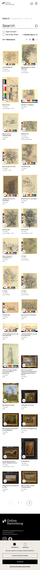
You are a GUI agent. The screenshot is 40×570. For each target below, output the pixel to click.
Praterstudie (6, 315)
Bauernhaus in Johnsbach (29, 199)
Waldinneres (25, 134)
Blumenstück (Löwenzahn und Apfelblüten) (10, 429)
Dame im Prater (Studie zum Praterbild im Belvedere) (9, 371)
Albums (28, 18)
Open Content (11, 32)
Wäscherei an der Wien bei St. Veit (10, 486)
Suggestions (17, 18)
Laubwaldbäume (7, 67)
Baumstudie (6, 229)
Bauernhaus (6, 105)
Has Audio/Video (12, 35)
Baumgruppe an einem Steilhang (28, 68)
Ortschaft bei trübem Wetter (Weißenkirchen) (9, 462)
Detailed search (30, 35)
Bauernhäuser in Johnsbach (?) (7, 257)
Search (6, 18)
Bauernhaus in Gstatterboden (6, 134)
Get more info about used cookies (20, 566)
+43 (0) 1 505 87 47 (8, 532)
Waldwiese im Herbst (27, 405)
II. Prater (23, 256)
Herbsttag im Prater (8, 405)
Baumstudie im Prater (9, 166)
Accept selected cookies (20, 555)
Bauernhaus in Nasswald (28, 315)
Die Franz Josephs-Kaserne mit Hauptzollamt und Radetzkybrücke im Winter (29, 372)
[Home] (8, 3)
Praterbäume (25, 461)
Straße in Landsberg (27, 105)
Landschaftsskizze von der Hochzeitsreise (10, 334)
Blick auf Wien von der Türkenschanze (28, 486)
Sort (4, 40)
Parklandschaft (25, 166)
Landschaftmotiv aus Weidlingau (8, 199)
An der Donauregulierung (29, 428)
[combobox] (18, 25)
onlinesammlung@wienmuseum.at (12, 531)
